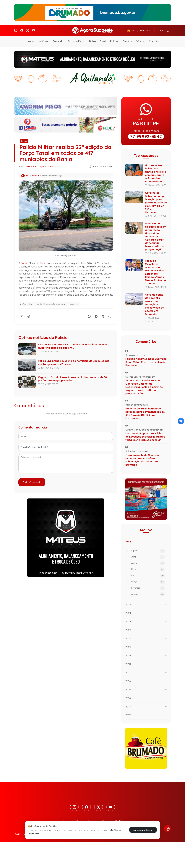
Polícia (114, 41)
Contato (154, 41)
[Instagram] (15, 30)
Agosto (147, 550)
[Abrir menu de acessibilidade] (167, 829)
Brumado (58, 41)
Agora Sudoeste (48, 166)
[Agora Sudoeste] (92, 30)
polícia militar (26, 304)
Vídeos (140, 41)
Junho (147, 563)
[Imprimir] (28, 315)
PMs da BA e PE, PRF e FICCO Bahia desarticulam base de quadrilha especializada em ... (73, 346)
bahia (39, 304)
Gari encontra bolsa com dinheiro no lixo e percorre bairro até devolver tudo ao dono (155, 173)
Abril (147, 575)
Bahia (92, 41)
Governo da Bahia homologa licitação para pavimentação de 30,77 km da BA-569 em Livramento (156, 202)
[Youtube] (33, 30)
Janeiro (147, 594)
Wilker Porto (32, 166)
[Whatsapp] (89, 315)
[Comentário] (22, 315)
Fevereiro (147, 588)
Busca (163, 30)
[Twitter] (27, 30)
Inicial (31, 41)
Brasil (103, 41)
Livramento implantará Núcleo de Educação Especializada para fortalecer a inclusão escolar (145, 436)
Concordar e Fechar (143, 830)
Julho (147, 556)
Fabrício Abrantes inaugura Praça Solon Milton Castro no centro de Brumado (146, 362)
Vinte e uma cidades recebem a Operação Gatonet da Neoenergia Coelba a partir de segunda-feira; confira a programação (155, 236)
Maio (147, 569)
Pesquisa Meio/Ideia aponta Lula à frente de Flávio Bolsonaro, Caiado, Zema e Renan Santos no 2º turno (155, 272)
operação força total (55, 304)
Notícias (43, 41)
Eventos (127, 41)
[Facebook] (21, 30)
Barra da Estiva (76, 41)
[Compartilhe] (109, 315)
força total (74, 304)
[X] (103, 315)
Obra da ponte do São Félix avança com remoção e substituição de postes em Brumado (154, 304)
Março (147, 581)
